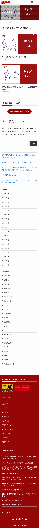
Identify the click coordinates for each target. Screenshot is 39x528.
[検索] (29, 519)
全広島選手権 (8, 322)
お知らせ (5, 404)
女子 (5, 330)
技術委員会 (7, 343)
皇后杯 (6, 351)
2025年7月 (5, 248)
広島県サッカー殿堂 (8, 429)
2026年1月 (5, 223)
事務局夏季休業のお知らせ (10, 175)
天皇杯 (6, 326)
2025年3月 (5, 265)
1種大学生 (7, 276)
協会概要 (5, 412)
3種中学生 (7, 288)
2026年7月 (5, 198)
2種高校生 (7, 284)
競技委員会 (7, 355)
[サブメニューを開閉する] (35, 412)
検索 (34, 143)
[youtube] (22, 519)
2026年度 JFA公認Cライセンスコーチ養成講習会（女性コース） (19, 495)
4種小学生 (7, 292)
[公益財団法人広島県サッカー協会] (5, 2)
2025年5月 (5, 257)
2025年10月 (6, 236)
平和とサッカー (7, 425)
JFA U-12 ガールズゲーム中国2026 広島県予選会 (17, 162)
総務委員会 (7, 359)
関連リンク (5, 442)
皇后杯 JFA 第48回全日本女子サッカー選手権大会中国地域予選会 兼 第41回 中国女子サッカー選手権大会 (19, 468)
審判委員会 (7, 334)
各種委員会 (5, 416)
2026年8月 (5, 194)
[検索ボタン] (32, 2)
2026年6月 (5, 202)
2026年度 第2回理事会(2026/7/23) (12, 500)
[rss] (26, 519)
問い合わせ (5, 421)
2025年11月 (5, 231)
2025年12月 (6, 227)
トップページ (6, 408)
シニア (6, 309)
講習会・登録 (6, 433)
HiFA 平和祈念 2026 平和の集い (12, 504)
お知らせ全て (8, 301)
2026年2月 (5, 219)
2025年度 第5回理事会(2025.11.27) (13, 490)
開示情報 (5, 437)
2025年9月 (5, 240)
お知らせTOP (8, 297)
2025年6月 (5, 252)
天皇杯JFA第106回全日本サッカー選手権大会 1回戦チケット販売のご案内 (19, 484)
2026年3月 (5, 215)
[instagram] (16, 519)
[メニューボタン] (36, 2)
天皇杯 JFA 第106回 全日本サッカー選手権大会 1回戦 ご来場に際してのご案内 (19, 457)
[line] (19, 519)
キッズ (6, 305)
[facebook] (10, 519)
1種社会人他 (8, 280)
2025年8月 (5, 244)
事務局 (6, 318)
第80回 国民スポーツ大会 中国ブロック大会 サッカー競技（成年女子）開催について (19, 478)
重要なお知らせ (9, 364)
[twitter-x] (13, 519)
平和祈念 (7, 339)
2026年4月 (5, 210)
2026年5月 (5, 206)
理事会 (6, 347)
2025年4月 (5, 261)
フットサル (7, 313)
